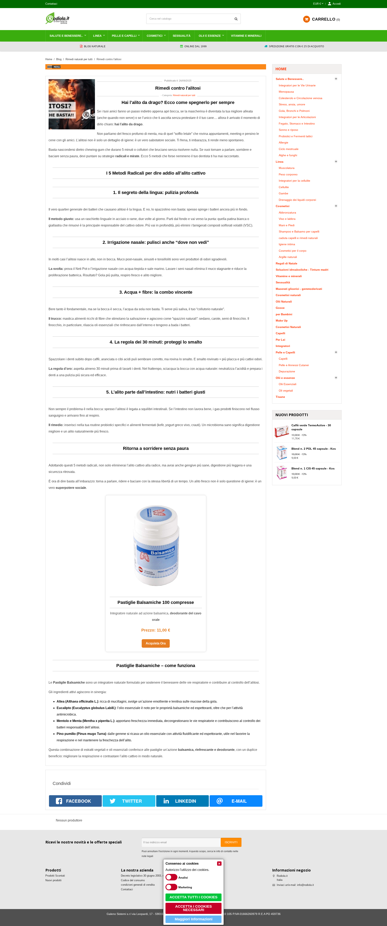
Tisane (280, 396)
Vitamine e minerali (246, 35)
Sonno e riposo (288, 129)
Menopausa (286, 91)
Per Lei (280, 339)
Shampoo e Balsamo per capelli (299, 231)
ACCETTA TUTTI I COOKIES (193, 897)
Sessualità (181, 35)
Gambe (283, 193)
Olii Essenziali (287, 384)
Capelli (280, 333)
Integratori (283, 346)
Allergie (283, 142)
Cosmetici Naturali (288, 327)
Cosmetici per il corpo (292, 250)
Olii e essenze (210, 35)
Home (281, 68)
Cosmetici (154, 35)
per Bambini (284, 314)
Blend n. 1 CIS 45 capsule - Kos (313, 468)
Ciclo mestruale (289, 149)
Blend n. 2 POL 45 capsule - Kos (313, 448)
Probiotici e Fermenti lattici (295, 136)
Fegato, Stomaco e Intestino (297, 123)
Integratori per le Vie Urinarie (297, 85)
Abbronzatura (287, 212)
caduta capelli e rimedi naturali (298, 238)
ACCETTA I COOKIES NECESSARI (193, 908)
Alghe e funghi (288, 155)
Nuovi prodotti (53, 880)
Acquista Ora (156, 643)
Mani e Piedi (286, 225)
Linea (97, 35)
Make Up (282, 320)
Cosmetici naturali (288, 295)
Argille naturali (288, 257)
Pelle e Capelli (124, 35)
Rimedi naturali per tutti (184, 95)
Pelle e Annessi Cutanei (294, 365)
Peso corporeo (288, 174)
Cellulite (284, 187)
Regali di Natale (286, 263)
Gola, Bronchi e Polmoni (294, 110)
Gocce (280, 307)
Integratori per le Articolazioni (297, 117)
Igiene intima (287, 244)
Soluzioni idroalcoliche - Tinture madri (302, 269)
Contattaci (51, 3)
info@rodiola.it (305, 884)
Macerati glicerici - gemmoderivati (299, 288)
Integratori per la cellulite (294, 180)
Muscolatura (286, 168)
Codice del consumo (133, 880)
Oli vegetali (286, 390)
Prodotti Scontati (55, 875)
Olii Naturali (284, 301)
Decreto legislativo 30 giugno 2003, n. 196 (145, 875)
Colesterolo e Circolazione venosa (300, 98)
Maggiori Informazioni (193, 919)
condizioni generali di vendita (138, 884)
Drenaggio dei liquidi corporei (297, 199)
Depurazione (287, 371)
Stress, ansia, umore (292, 104)
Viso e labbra (287, 218)
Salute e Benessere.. (66, 35)
